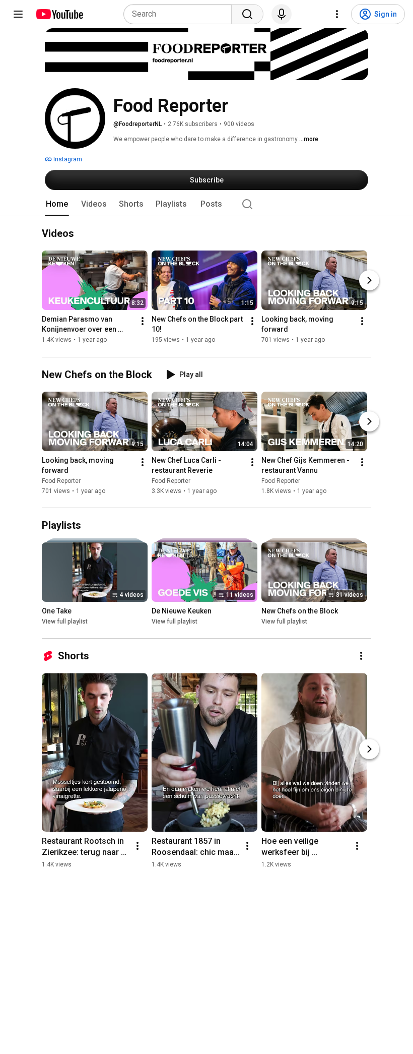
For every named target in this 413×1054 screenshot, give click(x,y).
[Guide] (18, 14)
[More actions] (142, 322)
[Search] (247, 14)
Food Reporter (61, 480)
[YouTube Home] (59, 14)
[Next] (369, 281)
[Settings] (337, 14)
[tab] (57, 204)
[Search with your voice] (281, 14)
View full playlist (65, 621)
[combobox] (180, 14)
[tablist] (206, 204)
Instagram (67, 159)
